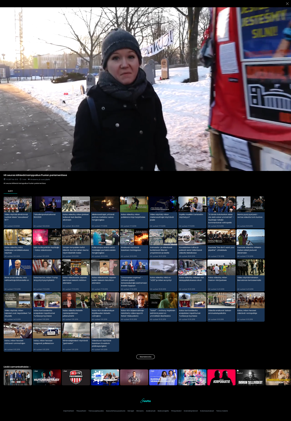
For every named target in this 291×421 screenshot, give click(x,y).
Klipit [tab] (10, 191)
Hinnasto (140, 411)
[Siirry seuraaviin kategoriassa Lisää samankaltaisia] (287, 377)
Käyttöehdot (68, 411)
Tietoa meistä (222, 411)
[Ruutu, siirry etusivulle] (145, 401)
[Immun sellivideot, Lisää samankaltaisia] (250, 377)
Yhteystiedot (176, 411)
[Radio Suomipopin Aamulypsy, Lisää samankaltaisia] (105, 377)
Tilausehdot (81, 411)
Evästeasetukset (207, 411)
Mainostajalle (163, 411)
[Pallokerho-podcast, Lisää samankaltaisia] (76, 377)
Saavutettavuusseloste (115, 411)
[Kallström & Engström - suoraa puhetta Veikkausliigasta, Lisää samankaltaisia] (163, 377)
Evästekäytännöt (191, 411)
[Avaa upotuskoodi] (287, 9)
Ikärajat (131, 411)
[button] (145, 89)
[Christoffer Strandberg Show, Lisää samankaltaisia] (192, 377)
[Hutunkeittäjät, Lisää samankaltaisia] (47, 377)
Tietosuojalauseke (96, 411)
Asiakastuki (150, 411)
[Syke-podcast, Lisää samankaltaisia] (134, 377)
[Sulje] (287, 3)
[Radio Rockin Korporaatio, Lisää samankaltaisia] (221, 377)
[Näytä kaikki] (145, 377)
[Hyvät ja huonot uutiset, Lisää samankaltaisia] (18, 377)
